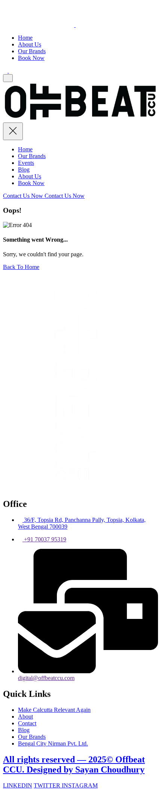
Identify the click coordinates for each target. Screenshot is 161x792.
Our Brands (32, 51)
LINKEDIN (17, 785)
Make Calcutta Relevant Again (54, 710)
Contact (27, 723)
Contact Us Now (65, 196)
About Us (29, 44)
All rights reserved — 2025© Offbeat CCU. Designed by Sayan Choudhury (74, 764)
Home (25, 37)
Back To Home (21, 267)
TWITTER (48, 785)
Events (26, 163)
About (25, 716)
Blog (24, 169)
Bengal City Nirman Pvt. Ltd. (53, 743)
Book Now (31, 58)
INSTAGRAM (80, 785)
